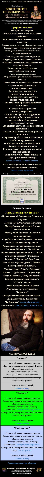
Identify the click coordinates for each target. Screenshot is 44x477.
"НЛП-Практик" (25, 450)
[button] (22, 175)
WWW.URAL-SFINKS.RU (29, 305)
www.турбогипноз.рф (29, 302)
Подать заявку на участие (22, 170)
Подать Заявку (22, 388)
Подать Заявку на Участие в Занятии (22, 161)
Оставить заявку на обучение (22, 463)
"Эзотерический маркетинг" (28, 410)
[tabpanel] (22, 94)
